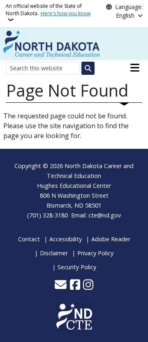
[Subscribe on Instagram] (88, 285)
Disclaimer (54, 253)
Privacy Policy (95, 253)
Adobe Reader (110, 239)
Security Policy (77, 267)
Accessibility (65, 239)
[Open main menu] (135, 67)
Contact (29, 239)
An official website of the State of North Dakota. (48, 9)
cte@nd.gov (104, 215)
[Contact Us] (61, 285)
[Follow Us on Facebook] (75, 285)
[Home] (51, 42)
